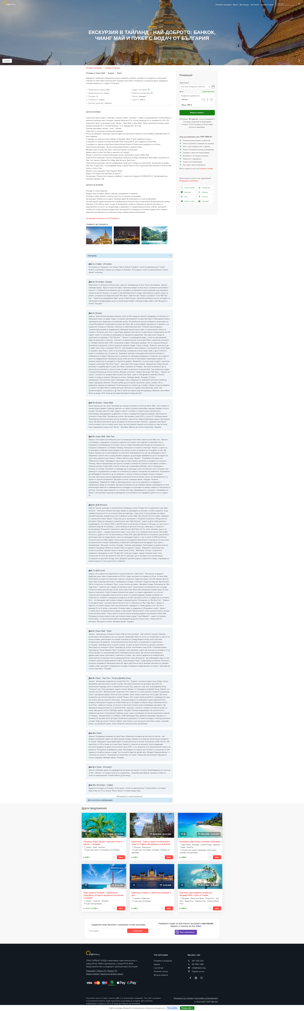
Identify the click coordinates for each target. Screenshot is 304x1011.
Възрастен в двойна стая (190, 96)
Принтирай (205, 201)
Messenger (187, 192)
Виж (121, 857)
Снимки (7, 61)
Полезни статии (161, 971)
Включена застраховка (141, 93)
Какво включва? (209, 91)
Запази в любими (189, 187)
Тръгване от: (93, 100)
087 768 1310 (197, 961)
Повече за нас (197, 971)
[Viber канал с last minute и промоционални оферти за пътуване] (202, 978)
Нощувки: (92, 96)
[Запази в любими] (114, 857)
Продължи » (187, 1008)
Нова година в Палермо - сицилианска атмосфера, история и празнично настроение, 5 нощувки (103, 895)
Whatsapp (205, 192)
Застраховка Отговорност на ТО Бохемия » (103, 218)
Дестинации (244, 5)
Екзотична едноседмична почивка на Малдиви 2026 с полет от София (196, 894)
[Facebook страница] (191, 978)
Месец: (135, 96)
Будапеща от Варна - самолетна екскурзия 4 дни (151, 894)
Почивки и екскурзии (223, 5)
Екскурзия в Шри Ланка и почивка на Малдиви (200, 842)
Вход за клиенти (161, 975)
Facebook (202, 168)
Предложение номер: (96, 90)
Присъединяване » (187, 932)
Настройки (172, 1008)
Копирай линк (206, 187)
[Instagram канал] (196, 978)
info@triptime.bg (198, 968)
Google (210, 168)
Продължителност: (95, 93)
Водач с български (140, 90)
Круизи (235, 5)
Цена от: (136, 100)
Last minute (254, 5)
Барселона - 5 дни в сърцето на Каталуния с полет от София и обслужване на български (151, 843)
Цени (181, 91)
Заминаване (184, 83)
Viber (185, 196)
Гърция (267, 5)
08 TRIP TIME (197, 964)
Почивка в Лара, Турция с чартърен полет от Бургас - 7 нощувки (103, 843)
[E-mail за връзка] (189, 968)
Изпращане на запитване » (189, 181)
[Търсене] (298, 4)
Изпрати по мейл (189, 201)
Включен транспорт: (96, 103)
